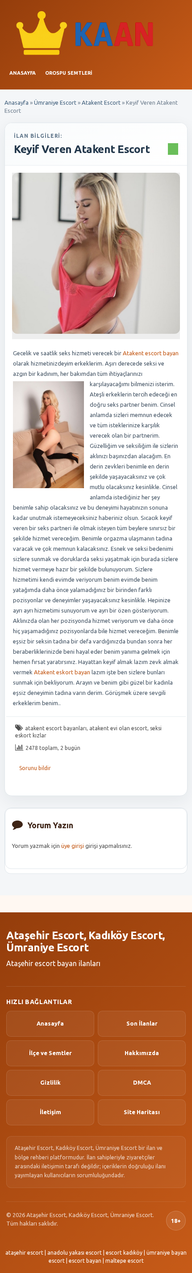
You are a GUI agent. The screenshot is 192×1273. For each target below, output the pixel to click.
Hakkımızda (142, 1053)
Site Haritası (142, 1112)
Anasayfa (22, 73)
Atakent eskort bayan (62, 672)
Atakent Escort (101, 102)
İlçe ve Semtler (50, 1053)
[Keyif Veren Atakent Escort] (96, 253)
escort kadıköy (124, 1253)
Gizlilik (50, 1082)
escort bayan (85, 1261)
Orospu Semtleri (68, 73)
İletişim (50, 1112)
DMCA (142, 1082)
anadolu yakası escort (74, 1253)
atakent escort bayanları (56, 728)
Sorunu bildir (35, 768)
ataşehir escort (24, 1253)
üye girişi (72, 846)
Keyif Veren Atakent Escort (82, 149)
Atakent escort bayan (151, 353)
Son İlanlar (142, 1023)
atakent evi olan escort (118, 728)
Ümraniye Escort (55, 102)
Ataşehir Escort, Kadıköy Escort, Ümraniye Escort (85, 941)
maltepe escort (124, 1261)
